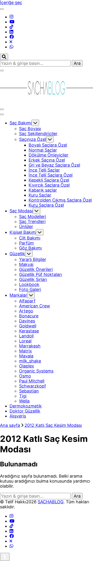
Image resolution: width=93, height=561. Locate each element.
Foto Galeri (30, 289)
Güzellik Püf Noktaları (40, 274)
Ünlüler (26, 226)
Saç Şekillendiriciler (38, 133)
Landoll (26, 335)
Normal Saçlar (43, 150)
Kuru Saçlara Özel (46, 205)
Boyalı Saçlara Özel (48, 145)
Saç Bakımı (20, 122)
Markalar (18, 295)
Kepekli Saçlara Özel (49, 180)
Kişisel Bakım (23, 232)
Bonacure (28, 315)
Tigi (22, 395)
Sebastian (29, 390)
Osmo (25, 375)
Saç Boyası (30, 128)
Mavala (26, 355)
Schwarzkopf (32, 385)
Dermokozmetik (26, 405)
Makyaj (26, 264)
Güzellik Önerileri (36, 269)
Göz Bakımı (30, 247)
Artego (26, 310)
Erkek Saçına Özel (47, 160)
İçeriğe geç (11, 2)
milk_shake (30, 360)
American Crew (34, 305)
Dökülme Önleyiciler (48, 155)
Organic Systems (36, 370)
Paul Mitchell (31, 380)
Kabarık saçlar (43, 190)
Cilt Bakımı (29, 237)
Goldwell (27, 325)
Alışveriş (18, 415)
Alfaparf (27, 300)
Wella (24, 400)
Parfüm (26, 242)
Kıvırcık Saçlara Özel (49, 185)
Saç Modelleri (32, 216)
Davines (27, 320)
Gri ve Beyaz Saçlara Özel (54, 165)
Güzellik (17, 253)
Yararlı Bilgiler (32, 259)
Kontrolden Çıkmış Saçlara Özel (60, 200)
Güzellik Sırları (33, 279)
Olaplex (26, 365)
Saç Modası (21, 210)
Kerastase (29, 330)
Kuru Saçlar (40, 195)
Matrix (25, 350)
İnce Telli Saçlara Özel (50, 175)
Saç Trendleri (32, 221)
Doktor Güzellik (25, 410)
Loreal (25, 340)
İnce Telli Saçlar (44, 170)
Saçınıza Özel (32, 139)
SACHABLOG (50, 501)
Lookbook (29, 284)
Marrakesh (30, 345)
